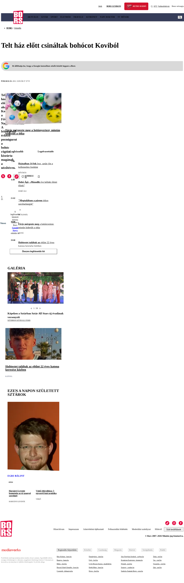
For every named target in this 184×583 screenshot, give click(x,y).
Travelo (78, 17)
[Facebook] (181, 523)
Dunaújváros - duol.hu (96, 557)
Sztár (44, 17)
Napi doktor (107, 17)
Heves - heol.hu (94, 571)
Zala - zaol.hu (157, 567)
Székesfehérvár (162, 6)
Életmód (65, 17)
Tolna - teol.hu (157, 557)
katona (8, 376)
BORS (9, 28)
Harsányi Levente (17, 502)
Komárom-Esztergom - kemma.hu (132, 560)
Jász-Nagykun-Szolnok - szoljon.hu (132, 557)
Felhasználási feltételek (118, 529)
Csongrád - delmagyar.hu (65, 571)
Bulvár (132, 550)
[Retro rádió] (130, 6)
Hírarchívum (58, 529)
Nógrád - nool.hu (126, 564)
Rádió (162, 550)
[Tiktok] (167, 523)
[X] (3, 176)
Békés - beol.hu (62, 564)
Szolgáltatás (148, 550)
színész (11, 482)
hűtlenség (23, 215)
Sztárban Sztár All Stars (19, 320)
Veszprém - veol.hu (159, 564)
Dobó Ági (22, 191)
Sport (54, 17)
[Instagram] (174, 523)
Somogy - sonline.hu (127, 567)
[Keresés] (180, 17)
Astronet (91, 17)
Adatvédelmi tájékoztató (93, 529)
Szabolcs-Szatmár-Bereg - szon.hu (132, 571)
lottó (8, 140)
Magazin (118, 550)
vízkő (38, 499)
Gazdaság (102, 550)
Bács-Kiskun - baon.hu (64, 557)
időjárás (22, 173)
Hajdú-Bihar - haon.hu (96, 567)
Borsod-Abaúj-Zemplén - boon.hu (68, 567)
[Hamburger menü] (7, 17)
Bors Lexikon (114, 6)
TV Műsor (123, 17)
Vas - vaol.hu (157, 560)
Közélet (87, 550)
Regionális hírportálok (67, 550)
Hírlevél (158, 529)
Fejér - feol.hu (93, 560)
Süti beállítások (173, 529)
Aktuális (33, 17)
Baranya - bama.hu (63, 560)
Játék (100, 6)
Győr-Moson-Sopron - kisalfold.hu (100, 564)
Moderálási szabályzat (141, 529)
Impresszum (74, 529)
